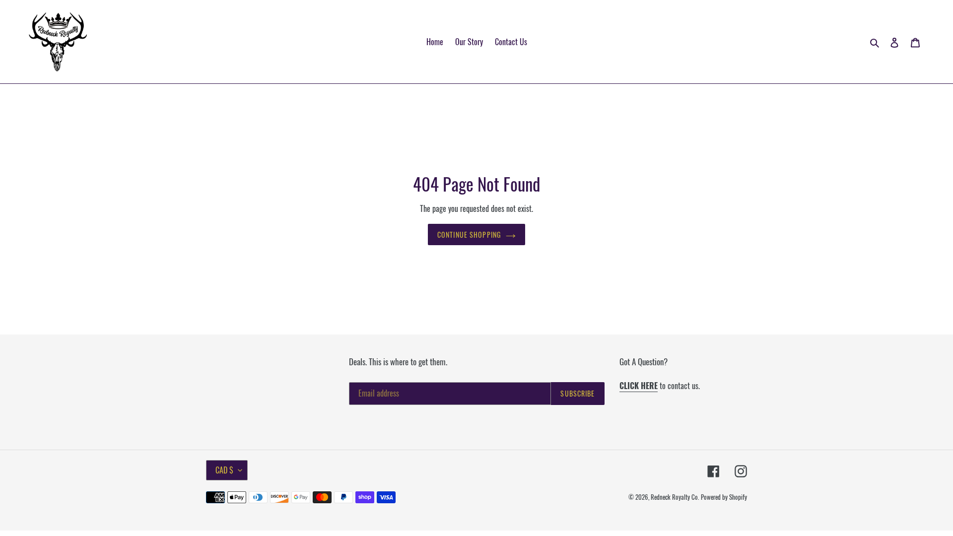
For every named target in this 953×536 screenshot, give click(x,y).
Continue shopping (469, 234)
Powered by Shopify (724, 497)
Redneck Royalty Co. (675, 497)
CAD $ (224, 470)
